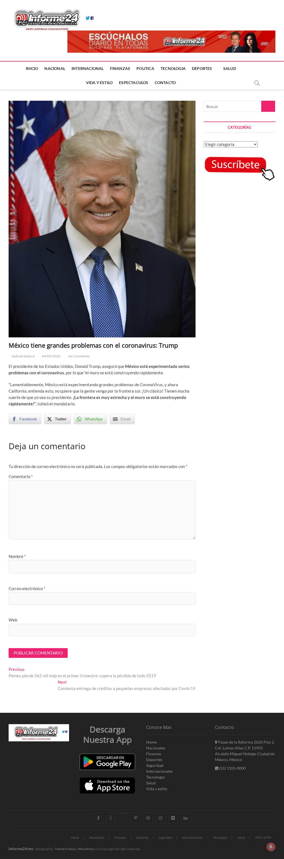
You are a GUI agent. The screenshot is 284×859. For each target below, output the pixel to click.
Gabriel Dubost (23, 356)
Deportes (154, 759)
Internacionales (159, 771)
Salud (151, 782)
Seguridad (154, 765)
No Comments (79, 356)
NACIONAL (54, 68)
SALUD (229, 68)
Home (151, 742)
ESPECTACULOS (133, 82)
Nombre (17, 556)
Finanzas (153, 753)
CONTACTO (165, 82)
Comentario (21, 476)
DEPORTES (202, 68)
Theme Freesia (65, 849)
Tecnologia (155, 777)
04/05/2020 (50, 356)
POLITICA (145, 68)
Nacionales (155, 748)
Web (13, 619)
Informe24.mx (21, 848)
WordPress (86, 849)
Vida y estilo (156, 788)
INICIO (32, 68)
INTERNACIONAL (88, 68)
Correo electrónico (27, 588)
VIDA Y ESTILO (99, 82)
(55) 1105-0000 (232, 768)
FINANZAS (120, 68)
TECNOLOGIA (173, 68)
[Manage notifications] (271, 846)
